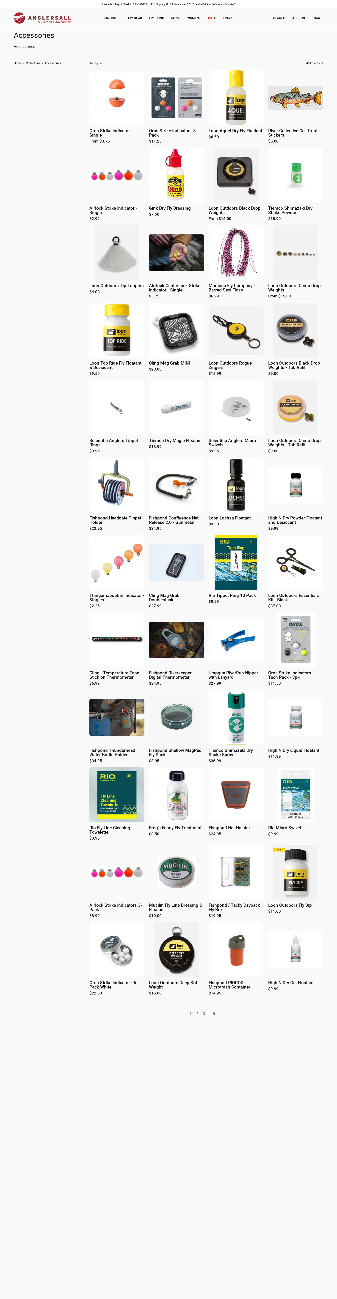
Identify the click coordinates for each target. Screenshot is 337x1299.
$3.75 (154, 296)
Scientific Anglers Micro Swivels (232, 443)
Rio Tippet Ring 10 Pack (232, 595)
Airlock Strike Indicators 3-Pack (115, 907)
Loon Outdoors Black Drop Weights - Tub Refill (294, 365)
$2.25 (94, 606)
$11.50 (274, 684)
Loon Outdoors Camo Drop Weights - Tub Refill (294, 443)
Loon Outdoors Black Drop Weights (234, 210)
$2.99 (94, 219)
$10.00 (155, 916)
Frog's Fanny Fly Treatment (175, 828)
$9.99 (273, 529)
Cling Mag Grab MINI (169, 363)
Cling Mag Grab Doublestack (164, 597)
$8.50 (154, 834)
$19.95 (215, 916)
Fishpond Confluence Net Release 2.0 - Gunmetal (174, 520)
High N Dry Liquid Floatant (293, 750)
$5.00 (273, 141)
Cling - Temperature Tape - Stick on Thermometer (115, 675)
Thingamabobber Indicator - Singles (116, 597)
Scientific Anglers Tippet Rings (113, 443)
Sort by (93, 63)
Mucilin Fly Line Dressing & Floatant (175, 907)
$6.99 (214, 296)
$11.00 (274, 912)
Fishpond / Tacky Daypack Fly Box (234, 907)
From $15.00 (220, 219)
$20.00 (155, 369)
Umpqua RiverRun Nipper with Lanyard (233, 675)
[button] (194, 18)
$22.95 (95, 529)
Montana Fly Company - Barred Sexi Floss (232, 288)
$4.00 (94, 292)
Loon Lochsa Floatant (230, 518)
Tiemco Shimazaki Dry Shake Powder (290, 210)
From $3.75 (99, 141)
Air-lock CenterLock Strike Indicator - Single (174, 288)
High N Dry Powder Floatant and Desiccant (295, 520)
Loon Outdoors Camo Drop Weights (294, 288)
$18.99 (274, 219)
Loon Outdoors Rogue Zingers (230, 365)
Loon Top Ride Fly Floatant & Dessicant (115, 365)
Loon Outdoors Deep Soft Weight (174, 985)
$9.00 (273, 374)
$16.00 (155, 993)
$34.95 (155, 529)
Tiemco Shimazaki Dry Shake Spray (231, 752)
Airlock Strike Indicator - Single (113, 210)
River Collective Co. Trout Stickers (293, 133)
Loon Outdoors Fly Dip (290, 905)
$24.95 (215, 834)
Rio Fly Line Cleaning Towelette (109, 830)
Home (18, 63)
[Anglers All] (42, 18)
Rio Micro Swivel (284, 828)
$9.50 (94, 374)
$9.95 (94, 451)
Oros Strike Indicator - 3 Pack (172, 133)
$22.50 (95, 993)
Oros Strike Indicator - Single (111, 133)
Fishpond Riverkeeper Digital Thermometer (170, 675)
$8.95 (154, 761)
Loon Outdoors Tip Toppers (116, 286)
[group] (168, 4)
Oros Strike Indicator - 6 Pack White (112, 985)
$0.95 (94, 838)
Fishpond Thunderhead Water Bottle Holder (112, 752)
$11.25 (155, 141)
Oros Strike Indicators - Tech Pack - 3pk (291, 675)
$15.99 (215, 374)
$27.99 (155, 606)
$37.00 (274, 606)
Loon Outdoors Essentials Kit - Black (293, 597)
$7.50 (154, 215)
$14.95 (215, 993)
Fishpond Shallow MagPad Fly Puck (175, 752)
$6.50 (214, 137)
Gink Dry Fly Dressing (170, 208)
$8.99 (94, 916)
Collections (33, 63)
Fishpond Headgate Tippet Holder (115, 520)
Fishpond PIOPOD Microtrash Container (229, 985)
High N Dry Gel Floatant (291, 983)
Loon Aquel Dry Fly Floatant (235, 131)
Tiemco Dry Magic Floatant (175, 441)
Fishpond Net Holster (229, 828)
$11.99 (274, 757)
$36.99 (215, 761)
